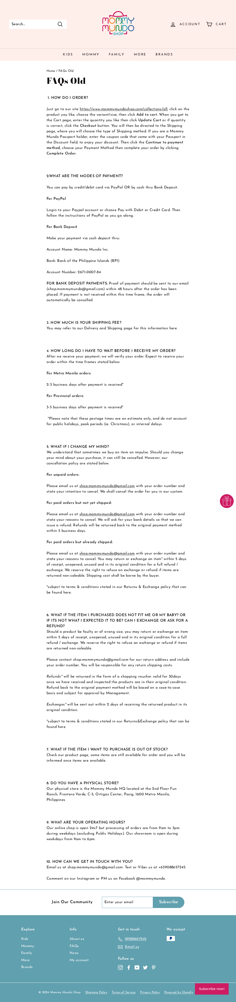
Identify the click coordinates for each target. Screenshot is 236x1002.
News (74, 953)
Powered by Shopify (178, 992)
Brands (164, 54)
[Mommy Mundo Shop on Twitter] (145, 967)
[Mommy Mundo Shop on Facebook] (128, 967)
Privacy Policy (150, 992)
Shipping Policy (96, 992)
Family (117, 54)
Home (51, 71)
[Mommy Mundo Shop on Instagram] (120, 967)
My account (79, 960)
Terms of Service (124, 992)
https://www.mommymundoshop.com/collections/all (123, 109)
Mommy (91, 54)
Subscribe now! (211, 989)
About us (77, 939)
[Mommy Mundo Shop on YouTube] (137, 967)
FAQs (74, 946)
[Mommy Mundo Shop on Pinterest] (153, 967)
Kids (68, 54)
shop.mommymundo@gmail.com (107, 486)
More (140, 54)
